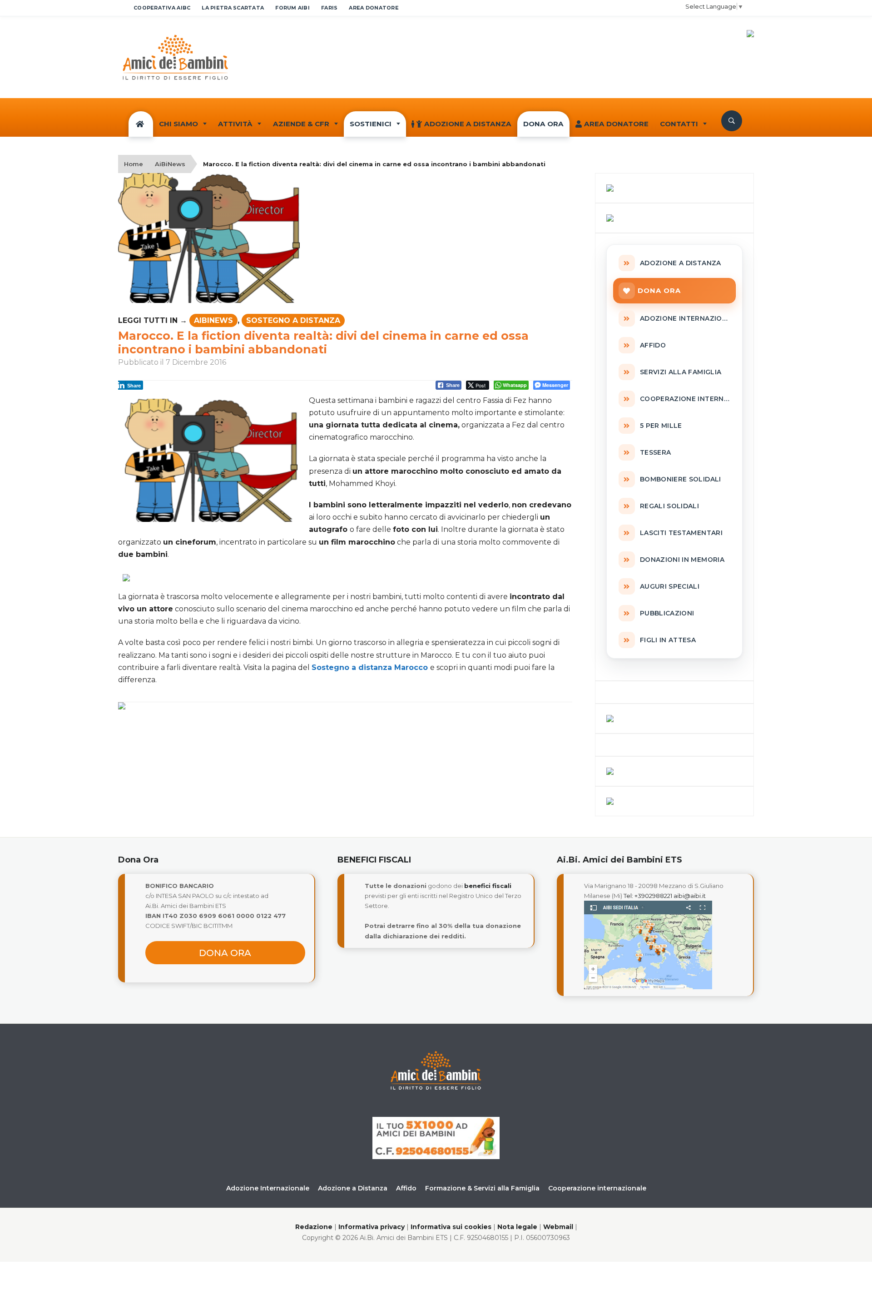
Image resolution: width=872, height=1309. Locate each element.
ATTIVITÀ (235, 123)
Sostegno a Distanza (293, 320)
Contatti (679, 123)
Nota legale (517, 1227)
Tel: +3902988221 (648, 895)
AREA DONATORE (374, 8)
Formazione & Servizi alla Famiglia (482, 1188)
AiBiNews (170, 164)
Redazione (313, 1227)
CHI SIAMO (178, 123)
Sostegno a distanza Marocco (370, 667)
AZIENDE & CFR (301, 123)
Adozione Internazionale (267, 1188)
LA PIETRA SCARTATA (233, 8)
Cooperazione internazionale (597, 1188)
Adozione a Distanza (467, 123)
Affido (406, 1188)
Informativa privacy (371, 1227)
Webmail (558, 1227)
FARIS (329, 8)
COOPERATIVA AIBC (162, 8)
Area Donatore (616, 123)
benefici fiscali (487, 885)
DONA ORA (543, 123)
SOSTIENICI (370, 123)
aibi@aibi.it (690, 895)
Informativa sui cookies (451, 1227)
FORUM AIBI (292, 8)
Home (133, 164)
